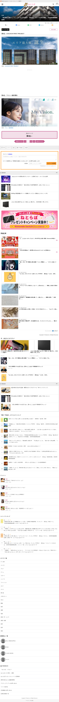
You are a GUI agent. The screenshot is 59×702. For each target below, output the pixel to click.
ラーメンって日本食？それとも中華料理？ (14, 494)
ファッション (4, 582)
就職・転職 (3, 620)
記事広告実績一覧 (5, 693)
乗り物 (2, 592)
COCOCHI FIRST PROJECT (12, 66)
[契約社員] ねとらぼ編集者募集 (8, 679)
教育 (2, 624)
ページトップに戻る (29, 700)
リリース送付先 (4, 686)
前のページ (19, 141)
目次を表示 (53, 29)
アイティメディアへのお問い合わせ (9, 683)
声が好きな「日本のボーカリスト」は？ (14, 480)
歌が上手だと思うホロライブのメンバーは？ (15, 487)
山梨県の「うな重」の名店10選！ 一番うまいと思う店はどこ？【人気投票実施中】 (27, 462)
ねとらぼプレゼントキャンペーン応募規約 (10, 676)
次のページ (40, 141)
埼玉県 (3, 15)
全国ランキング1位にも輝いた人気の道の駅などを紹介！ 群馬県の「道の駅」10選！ (27, 418)
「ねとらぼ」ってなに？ (6, 669)
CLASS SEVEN (9, 653)
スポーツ (3, 575)
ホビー (2, 586)
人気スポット (4, 596)
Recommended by (48, 330)
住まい (2, 599)
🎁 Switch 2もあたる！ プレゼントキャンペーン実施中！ (11, 1)
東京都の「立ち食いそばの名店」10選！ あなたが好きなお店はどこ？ (24, 446)
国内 (2, 606)
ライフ (2, 589)
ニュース (3, 579)
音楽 (2, 630)
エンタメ (3, 565)
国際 (2, 610)
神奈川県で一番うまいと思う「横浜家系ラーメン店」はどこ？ (19, 508)
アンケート (3, 475)
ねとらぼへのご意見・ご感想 (7, 673)
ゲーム (2, 572)
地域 (2, 613)
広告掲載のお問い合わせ (6, 690)
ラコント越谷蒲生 (9, 127)
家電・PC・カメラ (5, 617)
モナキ (7, 659)
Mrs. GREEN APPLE (11, 640)
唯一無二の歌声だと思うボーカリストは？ (14, 501)
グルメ (2, 568)
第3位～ (29, 136)
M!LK (7, 647)
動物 (2, 603)
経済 (2, 627)
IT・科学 (3, 561)
